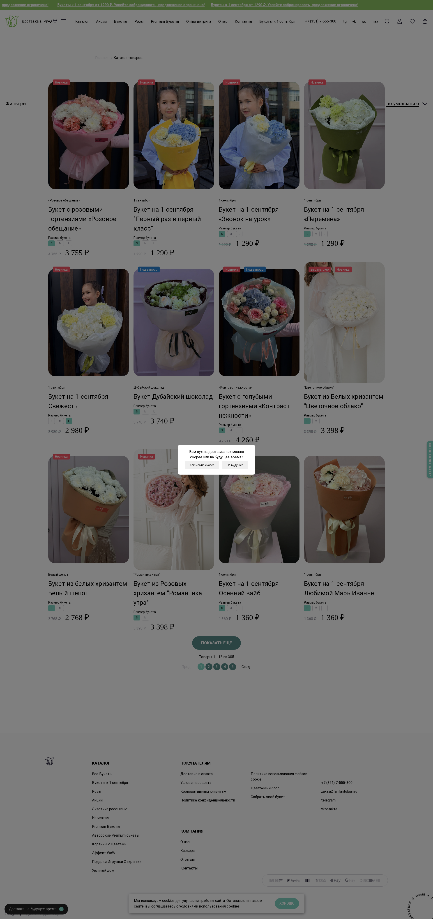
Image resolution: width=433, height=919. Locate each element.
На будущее (235, 465)
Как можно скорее (202, 465)
